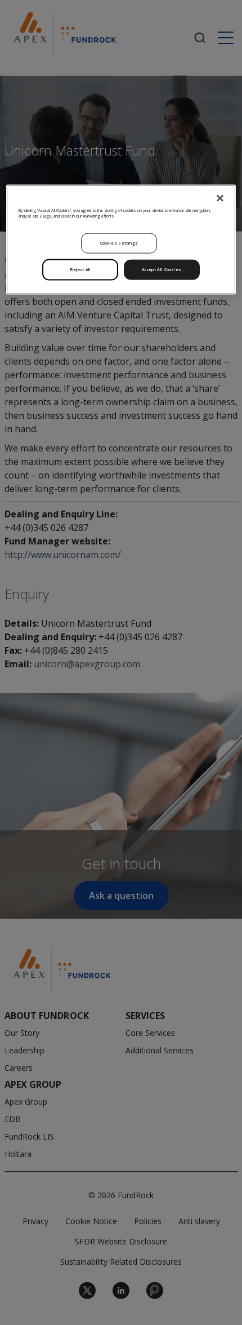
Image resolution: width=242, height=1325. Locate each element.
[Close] (220, 197)
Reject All (80, 269)
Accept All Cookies (161, 269)
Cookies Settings (119, 243)
